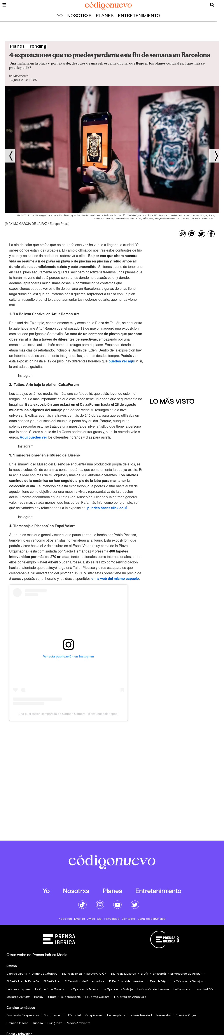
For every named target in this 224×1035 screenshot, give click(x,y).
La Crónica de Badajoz (187, 981)
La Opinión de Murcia (83, 989)
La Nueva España (19, 989)
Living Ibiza (54, 1023)
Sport (52, 997)
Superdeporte (71, 997)
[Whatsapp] (192, 234)
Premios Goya (186, 1015)
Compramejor (54, 1015)
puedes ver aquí (121, 361)
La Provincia (181, 989)
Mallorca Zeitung (18, 997)
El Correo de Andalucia (130, 997)
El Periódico (52, 981)
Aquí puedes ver (33, 437)
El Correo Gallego (97, 997)
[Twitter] (201, 234)
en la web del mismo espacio (115, 578)
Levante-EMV (204, 989)
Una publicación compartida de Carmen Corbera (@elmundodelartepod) (68, 713)
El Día (144, 973)
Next (214, 156)
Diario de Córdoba (45, 973)
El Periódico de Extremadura (85, 981)
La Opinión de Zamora (153, 989)
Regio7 (39, 997)
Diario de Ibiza (72, 973)
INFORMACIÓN (96, 973)
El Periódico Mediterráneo (127, 981)
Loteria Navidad (141, 1015)
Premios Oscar (17, 1023)
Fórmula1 (74, 1015)
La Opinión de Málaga (118, 989)
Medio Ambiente (78, 1023)
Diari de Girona (17, 973)
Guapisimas (94, 1015)
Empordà (159, 973)
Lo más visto (172, 401)
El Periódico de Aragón (186, 973)
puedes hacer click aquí (107, 507)
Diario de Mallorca (123, 973)
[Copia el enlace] (182, 234)
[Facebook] (211, 234)
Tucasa (37, 1023)
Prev (10, 156)
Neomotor (163, 1015)
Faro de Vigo (158, 981)
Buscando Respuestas (23, 1015)
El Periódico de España (23, 981)
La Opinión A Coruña (49, 989)
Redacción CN (20, 76)
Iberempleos (116, 1015)
